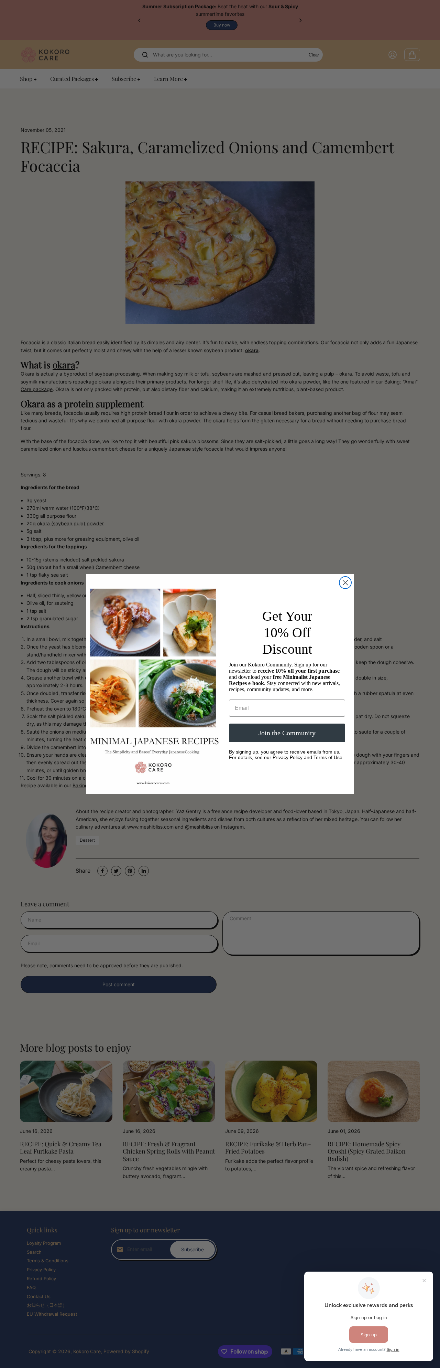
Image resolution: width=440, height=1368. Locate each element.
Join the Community (287, 733)
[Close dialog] (345, 583)
